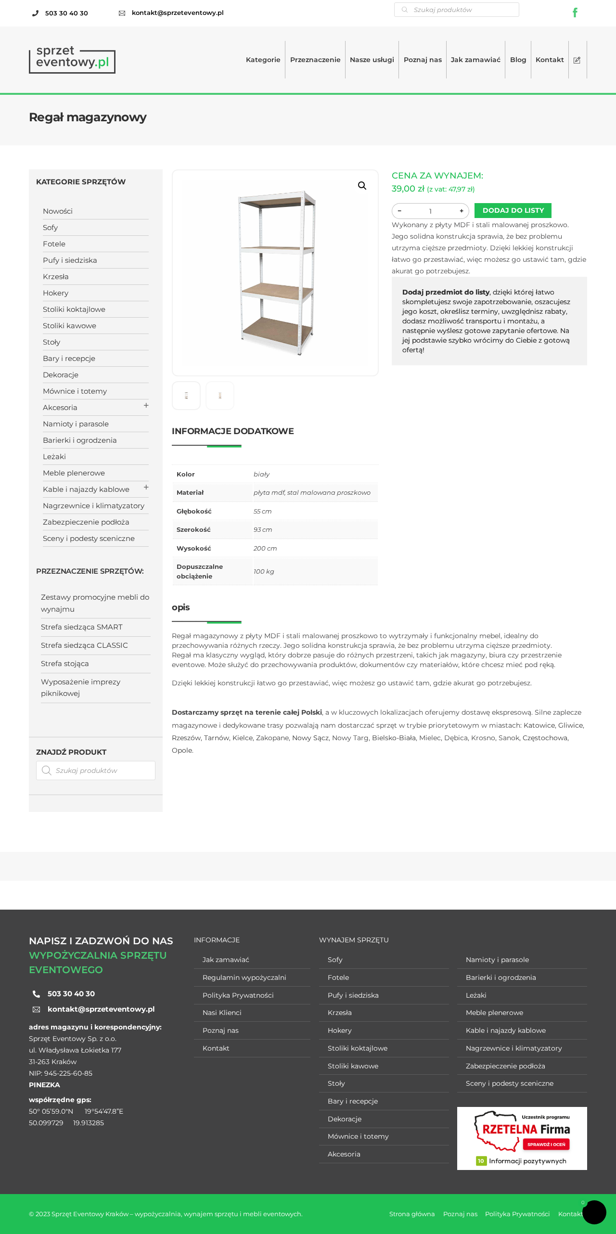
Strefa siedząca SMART (82, 626)
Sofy (50, 227)
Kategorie (263, 59)
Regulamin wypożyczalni (244, 977)
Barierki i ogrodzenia (80, 440)
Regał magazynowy (87, 117)
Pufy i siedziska (70, 260)
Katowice (539, 725)
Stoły (51, 342)
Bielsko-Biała (394, 737)
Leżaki (54, 456)
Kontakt (550, 59)
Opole (182, 750)
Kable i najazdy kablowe (86, 489)
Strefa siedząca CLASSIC (84, 645)
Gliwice (570, 725)
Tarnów (216, 737)
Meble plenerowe (74, 472)
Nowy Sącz (310, 737)
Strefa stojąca (65, 663)
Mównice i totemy (75, 391)
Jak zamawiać (475, 59)
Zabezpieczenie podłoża (86, 522)
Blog (518, 59)
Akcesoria (60, 407)
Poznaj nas (423, 59)
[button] (362, 185)
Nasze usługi (372, 59)
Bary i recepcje (69, 358)
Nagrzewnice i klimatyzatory (93, 505)
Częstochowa (545, 737)
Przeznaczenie (315, 59)
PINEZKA (44, 1084)
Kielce (242, 737)
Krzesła (56, 276)
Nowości (58, 211)
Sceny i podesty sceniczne (89, 538)
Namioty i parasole (76, 423)
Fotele (54, 243)
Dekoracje (60, 374)
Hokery (55, 292)
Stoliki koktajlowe (74, 309)
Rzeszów (186, 737)
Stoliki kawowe (69, 325)
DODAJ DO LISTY (513, 210)
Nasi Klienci (222, 1012)
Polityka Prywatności (238, 995)
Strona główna (412, 1214)
